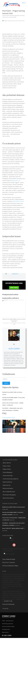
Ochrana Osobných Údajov (10, 566)
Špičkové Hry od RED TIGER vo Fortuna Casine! (14, 319)
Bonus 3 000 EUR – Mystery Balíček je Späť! (12, 528)
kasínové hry (15, 180)
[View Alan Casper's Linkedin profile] (14, 344)
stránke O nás (8, 601)
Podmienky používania (7, 624)
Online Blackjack (7, 472)
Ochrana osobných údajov (8, 626)
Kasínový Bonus (7, 482)
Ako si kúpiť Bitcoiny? (9, 491)
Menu (23, 2)
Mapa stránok (5, 632)
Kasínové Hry (6, 485)
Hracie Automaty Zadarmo (10, 479)
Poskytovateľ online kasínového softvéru (13, 16)
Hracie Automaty (8, 475)
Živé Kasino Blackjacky (9, 495)
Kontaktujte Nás (6, 629)
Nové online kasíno (8, 498)
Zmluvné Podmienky (8, 604)
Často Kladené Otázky (8, 417)
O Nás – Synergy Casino (7, 621)
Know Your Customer (8, 562)
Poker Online (6, 466)
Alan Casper (14, 348)
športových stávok (18, 201)
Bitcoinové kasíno (8, 488)
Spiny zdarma (7, 463)
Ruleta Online (7, 469)
